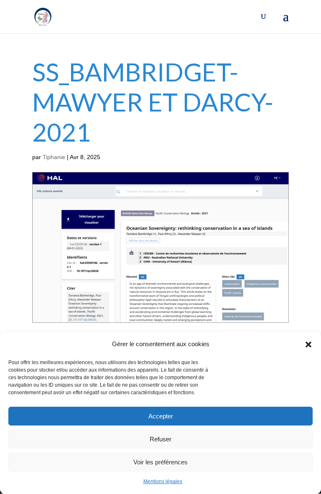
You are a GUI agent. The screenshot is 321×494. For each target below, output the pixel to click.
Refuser (160, 439)
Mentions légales (162, 481)
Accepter (160, 416)
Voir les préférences (160, 462)
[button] (308, 344)
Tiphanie (54, 157)
